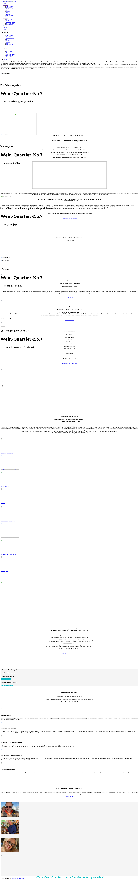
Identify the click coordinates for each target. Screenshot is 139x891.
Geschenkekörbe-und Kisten (7, 537)
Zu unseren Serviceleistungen (69, 297)
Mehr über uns (69, 796)
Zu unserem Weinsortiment (7, 453)
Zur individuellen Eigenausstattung (9, 554)
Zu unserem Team (69, 320)
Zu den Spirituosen (5, 486)
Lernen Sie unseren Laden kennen (69, 363)
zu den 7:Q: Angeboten (6, 679)
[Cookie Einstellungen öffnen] (11, 889)
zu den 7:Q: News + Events (7, 685)
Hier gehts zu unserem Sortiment (69, 218)
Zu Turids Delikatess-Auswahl (8, 521)
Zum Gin (3, 503)
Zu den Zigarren (4, 571)
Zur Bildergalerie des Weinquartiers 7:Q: (69, 653)
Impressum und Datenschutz (17, 878)
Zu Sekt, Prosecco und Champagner (9, 469)
